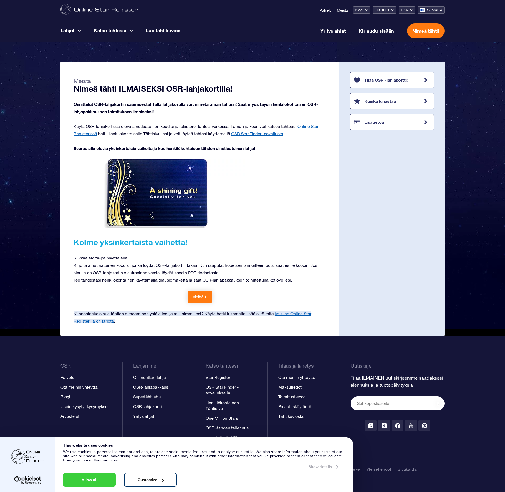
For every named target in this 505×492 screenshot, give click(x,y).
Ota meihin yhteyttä (79, 387)
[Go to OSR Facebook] (397, 425)
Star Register (218, 377)
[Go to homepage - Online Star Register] (99, 10)
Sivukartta (407, 469)
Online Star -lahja (149, 377)
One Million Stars (222, 418)
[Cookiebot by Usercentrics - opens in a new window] (28, 480)
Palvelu (326, 10)
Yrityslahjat (333, 31)
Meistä (342, 10)
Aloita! (198, 297)
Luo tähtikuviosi (164, 30)
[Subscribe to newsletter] (438, 404)
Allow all (89, 480)
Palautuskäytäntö (294, 406)
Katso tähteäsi (110, 30)
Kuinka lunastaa (380, 100)
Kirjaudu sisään (376, 31)
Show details (320, 467)
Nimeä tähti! (425, 31)
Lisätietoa (374, 121)
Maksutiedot (290, 387)
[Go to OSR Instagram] (371, 425)
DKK (404, 10)
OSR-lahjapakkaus (150, 387)
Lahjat (67, 30)
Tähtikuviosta (291, 416)
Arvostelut (69, 416)
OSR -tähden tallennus (227, 427)
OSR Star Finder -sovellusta (257, 133)
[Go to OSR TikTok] (384, 425)
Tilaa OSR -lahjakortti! (386, 79)
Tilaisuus (382, 10)
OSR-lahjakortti (147, 406)
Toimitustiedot (291, 396)
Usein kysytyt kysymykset (84, 406)
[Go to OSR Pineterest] (424, 425)
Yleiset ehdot (378, 469)
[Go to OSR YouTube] (411, 425)
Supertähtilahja (147, 396)
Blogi (359, 10)
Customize (147, 480)
